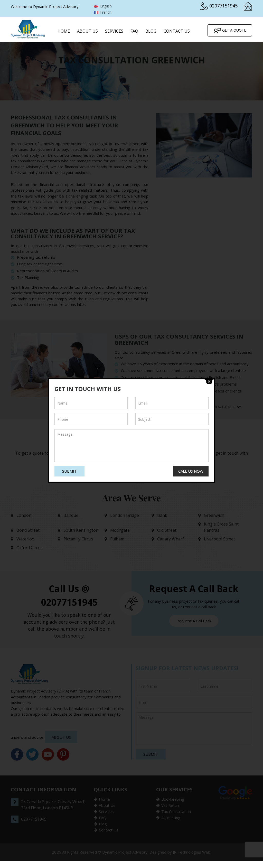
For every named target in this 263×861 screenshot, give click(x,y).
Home (64, 31)
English (105, 6)
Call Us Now (190, 471)
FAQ (134, 31)
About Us (87, 31)
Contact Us (177, 31)
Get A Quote (233, 30)
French (105, 12)
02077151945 (223, 6)
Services (114, 31)
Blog (150, 31)
